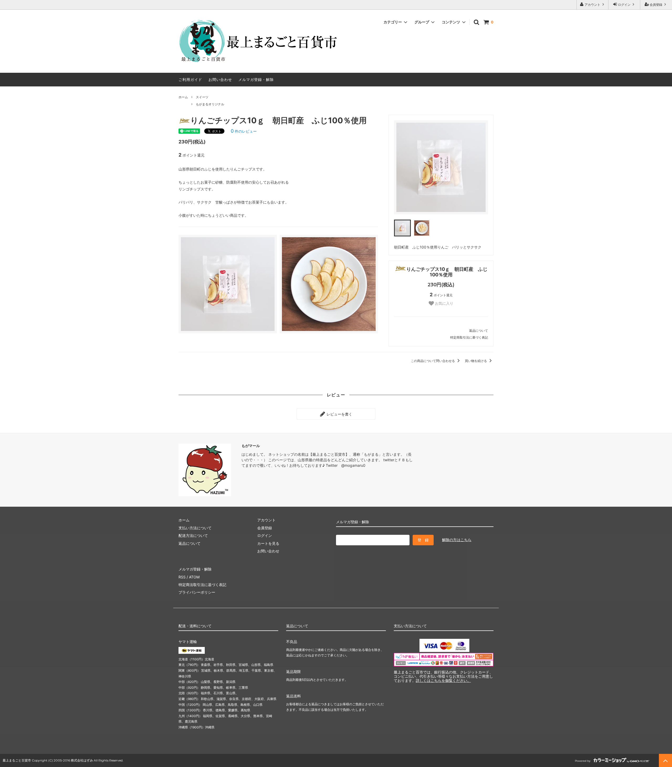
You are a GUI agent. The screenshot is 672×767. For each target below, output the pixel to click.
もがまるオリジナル (210, 104)
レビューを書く (339, 414)
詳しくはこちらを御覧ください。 (443, 680)
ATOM (194, 577)
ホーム (183, 97)
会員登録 (656, 5)
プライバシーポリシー (196, 592)
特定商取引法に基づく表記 (469, 337)
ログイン (624, 5)
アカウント (592, 5)
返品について (478, 331)
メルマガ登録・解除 (256, 79)
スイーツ (202, 97)
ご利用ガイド (190, 79)
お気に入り (443, 303)
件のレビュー (244, 131)
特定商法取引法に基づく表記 (202, 584)
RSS (182, 577)
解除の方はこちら (456, 539)
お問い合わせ (220, 79)
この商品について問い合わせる (433, 361)
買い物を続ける (476, 361)
